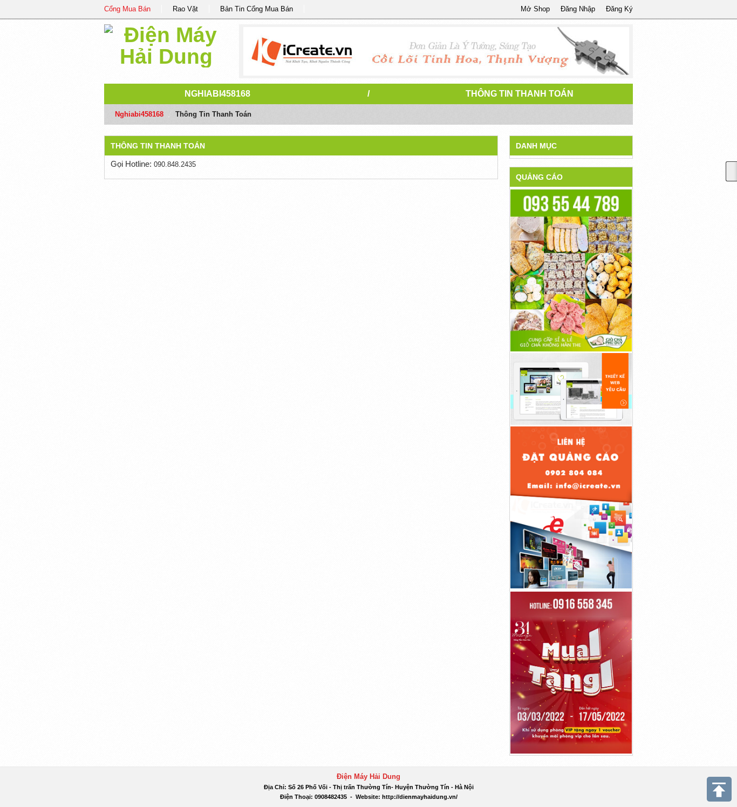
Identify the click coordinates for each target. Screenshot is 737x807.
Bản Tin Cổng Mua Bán (256, 9)
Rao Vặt (185, 9)
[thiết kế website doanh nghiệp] (571, 388)
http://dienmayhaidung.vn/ (420, 797)
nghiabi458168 (217, 93)
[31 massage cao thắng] (571, 672)
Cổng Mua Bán (127, 9)
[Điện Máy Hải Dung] (166, 44)
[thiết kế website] (436, 51)
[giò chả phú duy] (571, 270)
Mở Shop (535, 9)
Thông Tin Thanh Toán (520, 93)
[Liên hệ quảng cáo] (571, 507)
